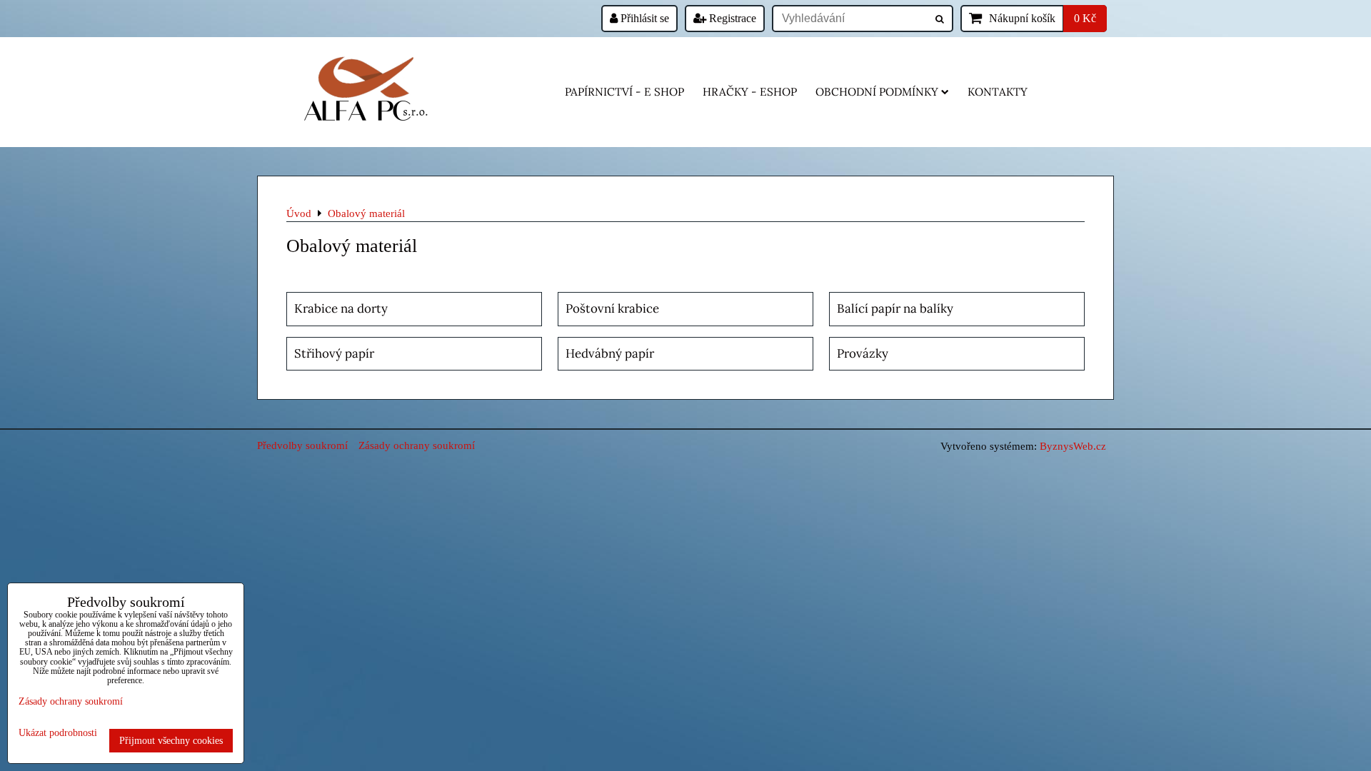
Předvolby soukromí (302, 445)
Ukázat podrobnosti (58, 732)
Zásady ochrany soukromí (416, 445)
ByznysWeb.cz (1073, 446)
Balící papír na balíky (895, 308)
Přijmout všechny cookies (171, 740)
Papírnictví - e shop (624, 92)
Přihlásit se (643, 18)
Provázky (862, 353)
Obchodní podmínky (876, 92)
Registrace (731, 18)
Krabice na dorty (341, 308)
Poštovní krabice (612, 308)
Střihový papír (334, 353)
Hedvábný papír (610, 353)
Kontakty (998, 92)
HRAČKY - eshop (750, 92)
